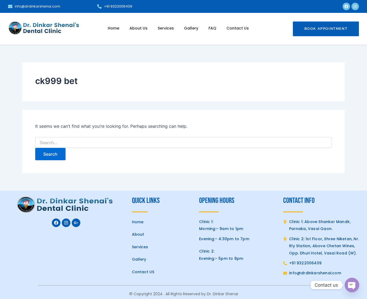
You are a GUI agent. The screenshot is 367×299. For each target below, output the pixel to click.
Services (166, 28)
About (138, 234)
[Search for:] (183, 142)
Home (113, 28)
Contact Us (237, 28)
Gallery (191, 28)
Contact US (143, 272)
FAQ (212, 28)
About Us (138, 28)
